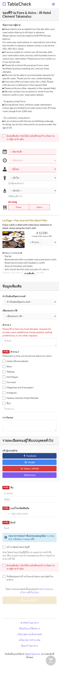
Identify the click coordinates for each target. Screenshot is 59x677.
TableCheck (29, 475)
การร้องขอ (7, 417)
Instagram (12, 392)
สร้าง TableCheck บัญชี (18, 547)
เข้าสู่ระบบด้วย (9, 450)
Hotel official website (17, 361)
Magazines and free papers (20, 387)
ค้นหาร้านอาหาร (29, 645)
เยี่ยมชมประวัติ (9, 310)
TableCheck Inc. (33, 654)
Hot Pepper (12, 376)
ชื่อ (8, 487)
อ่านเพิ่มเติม (29, 273)
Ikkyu (9, 366)
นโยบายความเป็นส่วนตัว (29, 634)
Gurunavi (11, 382)
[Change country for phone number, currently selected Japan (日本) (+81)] (7, 514)
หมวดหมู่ (12, 201)
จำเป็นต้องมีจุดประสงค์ (13, 296)
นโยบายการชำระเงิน (29, 640)
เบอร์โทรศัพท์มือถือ (16, 508)
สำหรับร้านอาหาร (29, 622)
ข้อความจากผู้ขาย (11, 24)
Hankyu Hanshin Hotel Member (23, 398)
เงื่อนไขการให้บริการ (29, 628)
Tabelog (10, 371)
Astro (39, 207)
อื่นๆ (9, 403)
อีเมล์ (9, 522)
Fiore (18, 207)
